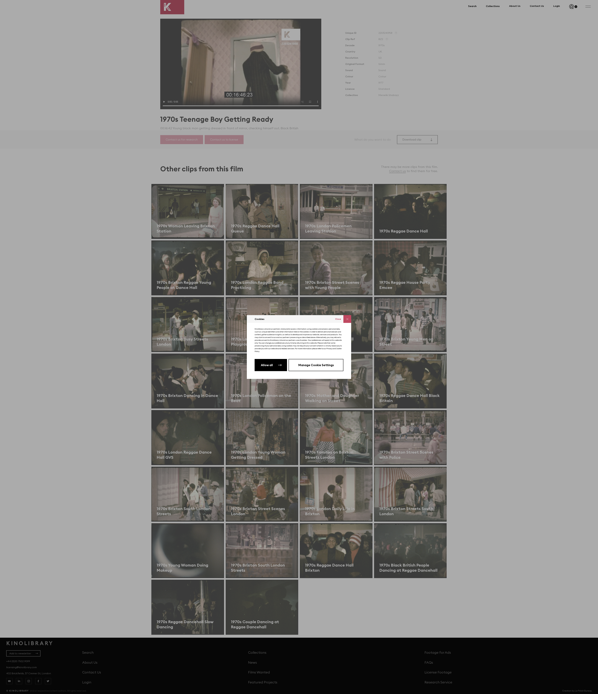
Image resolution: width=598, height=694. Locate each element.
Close (338, 319)
